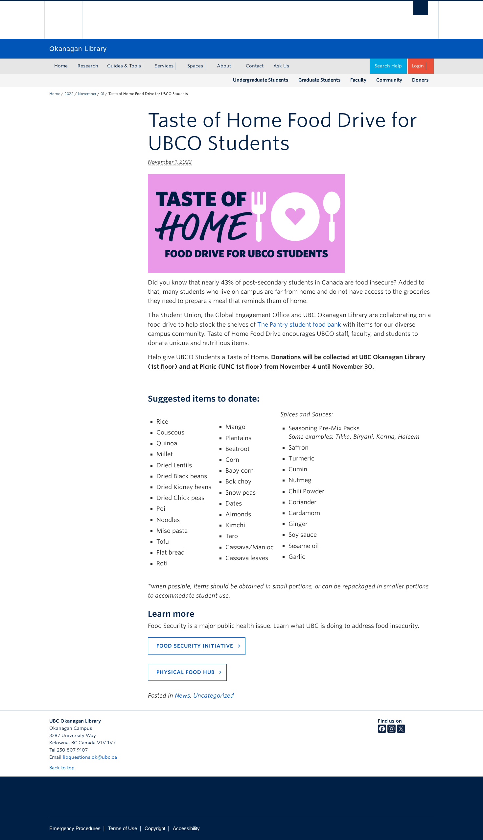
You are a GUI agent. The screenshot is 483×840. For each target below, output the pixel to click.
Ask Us (281, 65)
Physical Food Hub (185, 672)
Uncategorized (213, 695)
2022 (69, 93)
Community (389, 80)
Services (164, 65)
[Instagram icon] (391, 731)
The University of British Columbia (63, 20)
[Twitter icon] (401, 731)
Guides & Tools (124, 65)
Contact (255, 65)
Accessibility (186, 828)
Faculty (358, 80)
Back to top (62, 767)
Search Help (388, 65)
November (87, 93)
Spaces (195, 65)
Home (61, 65)
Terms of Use (122, 828)
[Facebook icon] (382, 731)
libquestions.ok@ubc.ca (90, 757)
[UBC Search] (420, 8)
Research (88, 65)
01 (102, 93)
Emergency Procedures (75, 828)
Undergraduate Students (260, 80)
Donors (420, 80)
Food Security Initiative (194, 646)
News (182, 695)
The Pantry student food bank (299, 324)
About (224, 65)
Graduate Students (319, 80)
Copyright (155, 828)
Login (418, 65)
